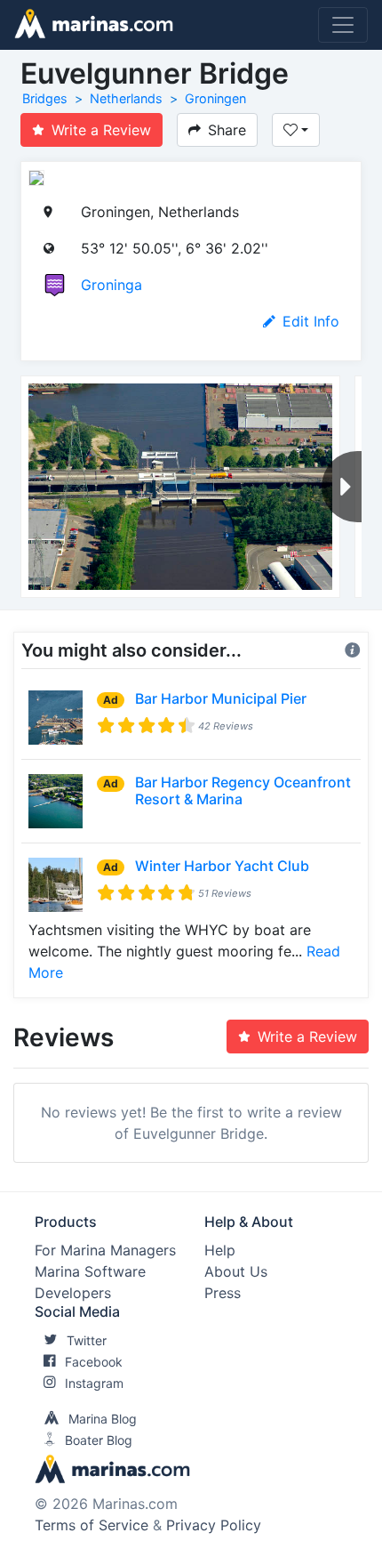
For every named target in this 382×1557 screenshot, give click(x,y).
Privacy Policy (213, 1525)
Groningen (215, 98)
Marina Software (90, 1271)
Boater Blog (98, 1440)
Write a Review (101, 130)
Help (219, 1250)
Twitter (87, 1340)
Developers (73, 1293)
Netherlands (126, 98)
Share (227, 130)
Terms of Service (91, 1525)
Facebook (94, 1361)
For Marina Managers (105, 1250)
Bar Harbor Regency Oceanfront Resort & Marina (243, 790)
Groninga (111, 285)
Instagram (94, 1383)
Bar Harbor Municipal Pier (220, 698)
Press (222, 1293)
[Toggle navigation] (343, 25)
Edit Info (311, 321)
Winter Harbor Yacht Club (222, 866)
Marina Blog (102, 1418)
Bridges (45, 98)
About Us (235, 1271)
